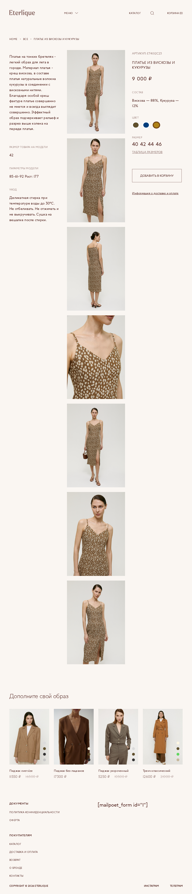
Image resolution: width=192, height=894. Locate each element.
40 (135, 144)
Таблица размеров (147, 152)
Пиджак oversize (21, 770)
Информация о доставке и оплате (155, 193)
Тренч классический (156, 770)
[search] (152, 13)
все (25, 39)
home (13, 39)
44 (151, 144)
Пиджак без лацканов (69, 770)
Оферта (14, 820)
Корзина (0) (175, 13)
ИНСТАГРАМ (151, 885)
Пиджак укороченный (113, 770)
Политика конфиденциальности (34, 812)
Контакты (16, 875)
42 (143, 144)
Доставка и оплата (23, 852)
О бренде (15, 867)
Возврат (14, 860)
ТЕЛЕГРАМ (176, 885)
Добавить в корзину (157, 175)
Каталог (135, 13)
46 (159, 144)
